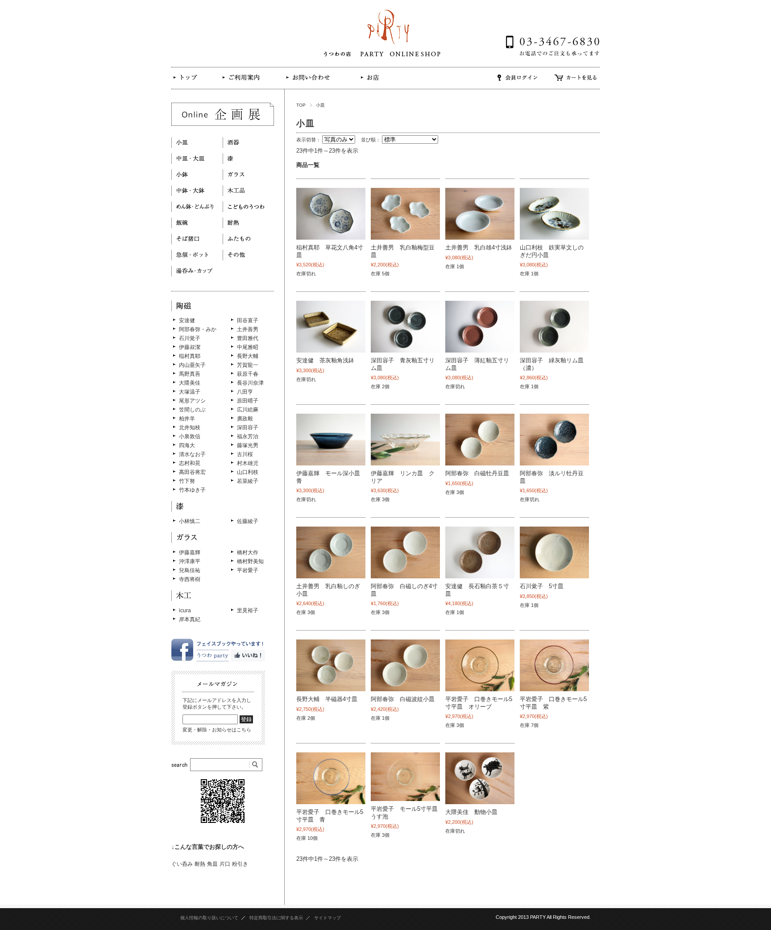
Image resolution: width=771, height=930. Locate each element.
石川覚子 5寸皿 (542, 586)
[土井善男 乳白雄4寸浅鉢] (479, 214)
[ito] (405, 439)
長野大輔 (247, 356)
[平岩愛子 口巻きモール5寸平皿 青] (330, 778)
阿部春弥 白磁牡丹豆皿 (477, 473)
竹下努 (187, 481)
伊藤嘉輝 (189, 552)
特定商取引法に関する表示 (276, 917)
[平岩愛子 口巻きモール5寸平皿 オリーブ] (479, 665)
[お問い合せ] (307, 83)
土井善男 (247, 329)
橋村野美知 (250, 561)
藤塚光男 (247, 445)
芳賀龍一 (247, 365)
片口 (225, 864)
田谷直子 (247, 320)
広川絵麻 (247, 410)
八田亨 (245, 392)
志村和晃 (189, 463)
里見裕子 (247, 610)
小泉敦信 (189, 436)
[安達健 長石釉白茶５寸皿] (479, 552)
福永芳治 (247, 436)
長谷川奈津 (250, 383)
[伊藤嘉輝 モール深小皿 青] (330, 439)
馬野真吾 (189, 374)
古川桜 (245, 454)
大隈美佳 (189, 383)
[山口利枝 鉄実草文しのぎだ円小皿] (554, 214)
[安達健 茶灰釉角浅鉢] (330, 327)
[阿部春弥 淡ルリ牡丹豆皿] (554, 439)
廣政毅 (245, 418)
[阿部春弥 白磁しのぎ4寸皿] (405, 552)
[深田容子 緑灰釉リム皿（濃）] (554, 327)
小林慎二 (189, 521)
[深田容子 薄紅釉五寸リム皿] (479, 327)
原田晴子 (247, 401)
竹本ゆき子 (192, 490)
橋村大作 (247, 552)
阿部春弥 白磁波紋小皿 (403, 699)
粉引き (240, 864)
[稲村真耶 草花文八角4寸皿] (330, 214)
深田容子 (247, 427)
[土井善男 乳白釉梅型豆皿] (405, 214)
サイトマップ (327, 917)
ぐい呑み (182, 864)
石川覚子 (189, 338)
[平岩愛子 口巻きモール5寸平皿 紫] (554, 665)
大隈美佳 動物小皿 (471, 812)
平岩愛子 (247, 570)
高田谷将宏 (192, 472)
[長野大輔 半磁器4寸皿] (330, 665)
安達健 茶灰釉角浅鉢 (325, 360)
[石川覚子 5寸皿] (554, 552)
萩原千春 (247, 374)
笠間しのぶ (192, 410)
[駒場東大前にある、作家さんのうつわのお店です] (190, 84)
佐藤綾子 (247, 521)
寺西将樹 (189, 579)
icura (185, 610)
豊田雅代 (247, 338)
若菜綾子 (247, 481)
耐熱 (200, 864)
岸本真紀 (189, 619)
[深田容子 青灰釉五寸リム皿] (405, 327)
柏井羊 (187, 418)
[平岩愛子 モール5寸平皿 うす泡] (405, 776)
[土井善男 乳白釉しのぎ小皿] (330, 552)
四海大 (187, 445)
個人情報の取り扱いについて (209, 917)
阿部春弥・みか (197, 329)
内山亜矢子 (192, 365)
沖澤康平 (189, 561)
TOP (301, 105)
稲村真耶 (189, 356)
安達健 (187, 320)
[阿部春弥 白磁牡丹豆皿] (479, 439)
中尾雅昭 (247, 347)
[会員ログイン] (517, 83)
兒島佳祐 (189, 570)
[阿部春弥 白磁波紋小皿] (405, 665)
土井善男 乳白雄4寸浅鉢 (478, 247)
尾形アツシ (192, 401)
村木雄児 (247, 463)
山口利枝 (247, 472)
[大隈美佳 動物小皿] (479, 778)
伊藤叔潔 (189, 347)
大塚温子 (189, 392)
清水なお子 (192, 454)
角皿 (212, 864)
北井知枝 (189, 427)
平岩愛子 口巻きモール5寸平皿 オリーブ (478, 703)
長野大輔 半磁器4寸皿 (326, 699)
